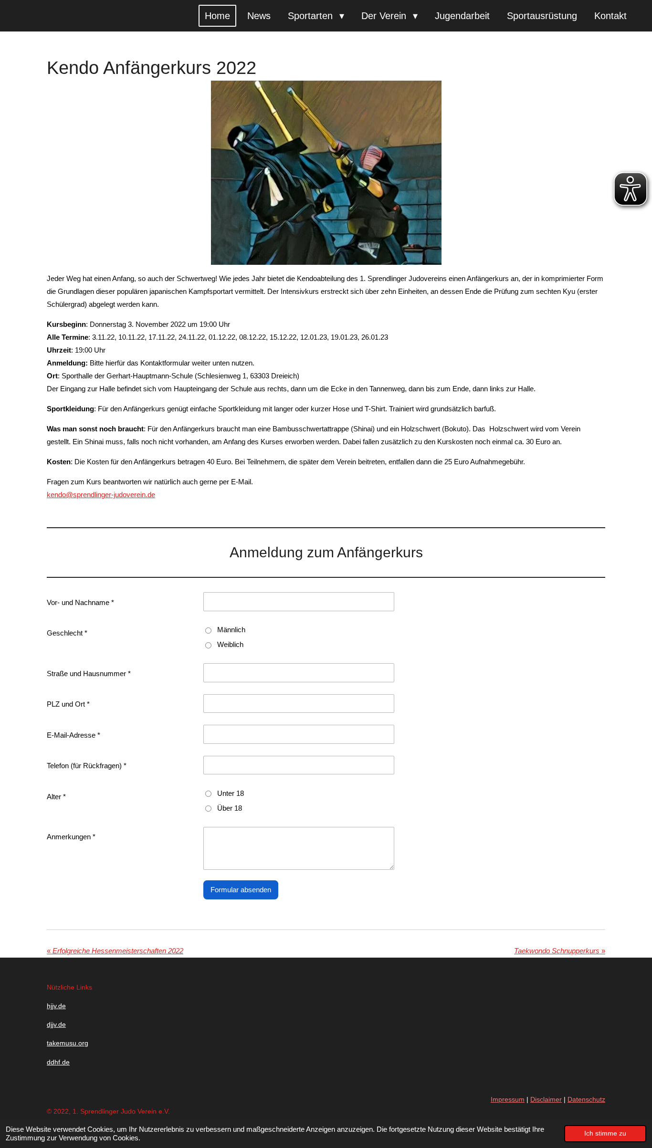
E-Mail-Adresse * (73, 735)
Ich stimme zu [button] (605, 1133)
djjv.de (56, 1024)
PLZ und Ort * (68, 704)
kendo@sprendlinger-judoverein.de (101, 495)
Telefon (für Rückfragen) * (86, 766)
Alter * (56, 797)
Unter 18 (230, 793)
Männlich (231, 630)
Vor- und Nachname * (80, 602)
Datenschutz (586, 1099)
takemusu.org (67, 1043)
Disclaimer (546, 1099)
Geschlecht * (67, 633)
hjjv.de (56, 1006)
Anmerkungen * (71, 837)
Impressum (508, 1099)
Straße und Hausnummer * (89, 673)
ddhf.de (58, 1062)
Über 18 (229, 808)
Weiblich (230, 644)
